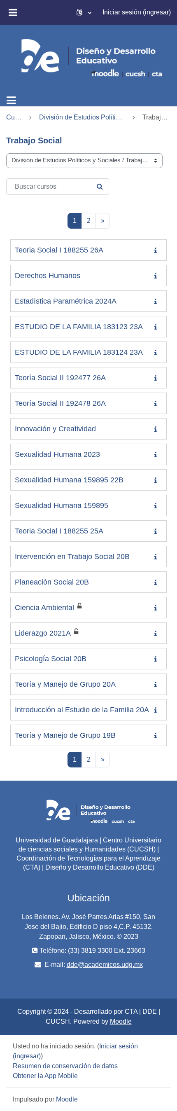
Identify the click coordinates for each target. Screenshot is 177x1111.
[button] (84, 12)
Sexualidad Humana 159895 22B (69, 480)
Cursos (14, 117)
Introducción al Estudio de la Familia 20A (82, 710)
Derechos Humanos (47, 275)
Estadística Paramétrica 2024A (65, 301)
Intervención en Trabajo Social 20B (72, 556)
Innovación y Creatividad (55, 429)
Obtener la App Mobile (45, 1075)
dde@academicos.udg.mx (105, 964)
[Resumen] (157, 250)
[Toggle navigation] (11, 100)
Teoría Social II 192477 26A (60, 378)
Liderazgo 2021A (43, 633)
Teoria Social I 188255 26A (59, 250)
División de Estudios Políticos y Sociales (82, 117)
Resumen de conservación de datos (65, 1065)
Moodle (121, 1021)
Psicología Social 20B (50, 659)
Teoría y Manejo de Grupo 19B (65, 735)
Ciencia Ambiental (44, 607)
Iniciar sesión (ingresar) (136, 12)
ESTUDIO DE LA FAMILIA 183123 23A (79, 327)
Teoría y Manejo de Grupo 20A (65, 684)
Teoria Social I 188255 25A (59, 531)
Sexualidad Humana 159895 (61, 505)
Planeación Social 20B (52, 582)
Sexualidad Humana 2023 (57, 454)
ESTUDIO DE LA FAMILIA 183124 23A (79, 352)
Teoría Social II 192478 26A (60, 403)
